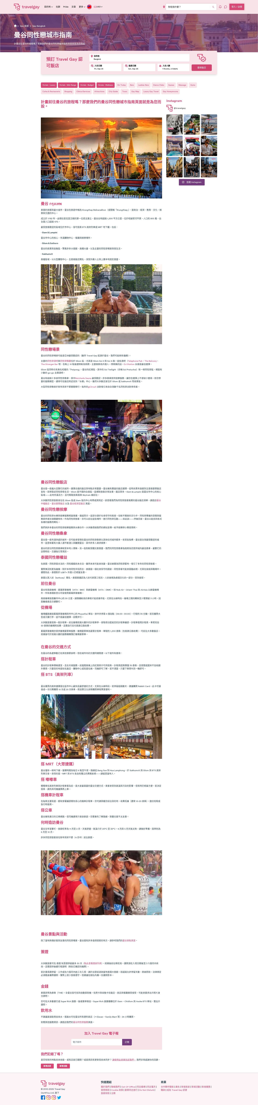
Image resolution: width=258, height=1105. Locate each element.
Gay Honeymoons (170, 92)
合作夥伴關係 (167, 1087)
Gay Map (135, 92)
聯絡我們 (115, 1087)
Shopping (68, 92)
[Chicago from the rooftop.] (209, 167)
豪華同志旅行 (131, 1090)
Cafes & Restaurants (51, 92)
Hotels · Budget (87, 85)
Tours (124, 92)
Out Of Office (128, 1087)
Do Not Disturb (146, 1090)
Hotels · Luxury (48, 85)
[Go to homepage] (27, 6)
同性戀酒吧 (52, 361)
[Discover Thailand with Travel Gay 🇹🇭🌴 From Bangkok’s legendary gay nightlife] (192, 124)
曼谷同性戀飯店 (54, 482)
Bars (132, 85)
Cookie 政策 (117, 1090)
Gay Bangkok (38, 26)
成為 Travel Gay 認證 (177, 1090)
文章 (73, 7)
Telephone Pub (135, 361)
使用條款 (105, 1090)
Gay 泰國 (24, 26)
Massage (182, 85)
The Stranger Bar (49, 364)
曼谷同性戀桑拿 (54, 533)
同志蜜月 (151, 1087)
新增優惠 (206, 1087)
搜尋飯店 (201, 68)
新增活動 (195, 1087)
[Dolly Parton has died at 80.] (174, 124)
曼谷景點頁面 (129, 941)
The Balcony (150, 361)
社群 (58, 7)
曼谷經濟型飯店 (77, 504)
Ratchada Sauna (83, 378)
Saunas (171, 85)
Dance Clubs (158, 85)
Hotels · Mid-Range (68, 85)
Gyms (192, 85)
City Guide (113, 92)
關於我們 (105, 1087)
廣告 (177, 1087)
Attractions (99, 92)
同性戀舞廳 (65, 361)
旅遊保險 (105, 1093)
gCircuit (92, 387)
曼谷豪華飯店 (58, 504)
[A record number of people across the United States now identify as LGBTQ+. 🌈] (192, 146)
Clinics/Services (83, 92)
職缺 (163, 1090)
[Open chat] (225, 6)
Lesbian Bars (143, 85)
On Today (121, 85)
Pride (65, 7)
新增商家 (185, 1087)
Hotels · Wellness (105, 85)
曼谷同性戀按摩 (54, 509)
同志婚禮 (141, 1087)
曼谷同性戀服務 (80, 1022)
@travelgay (180, 108)
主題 (113, 1093)
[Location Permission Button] (164, 7)
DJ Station (129, 364)
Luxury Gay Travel (151, 92)
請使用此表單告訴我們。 (124, 1060)
